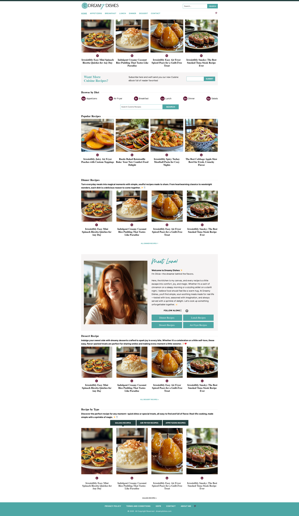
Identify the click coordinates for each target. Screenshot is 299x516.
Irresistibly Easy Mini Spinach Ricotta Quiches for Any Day (98, 61)
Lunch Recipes (198, 317)
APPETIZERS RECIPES (175, 423)
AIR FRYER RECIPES (149, 423)
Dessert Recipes (167, 325)
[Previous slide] (83, 40)
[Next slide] (216, 40)
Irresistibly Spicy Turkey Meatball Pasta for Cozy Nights (167, 162)
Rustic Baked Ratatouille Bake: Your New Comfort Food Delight (132, 162)
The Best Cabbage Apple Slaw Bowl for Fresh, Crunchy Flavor (201, 162)
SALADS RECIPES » (149, 498)
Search (170, 107)
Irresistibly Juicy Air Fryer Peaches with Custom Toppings (97, 160)
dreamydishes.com (163, 511)
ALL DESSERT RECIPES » (149, 399)
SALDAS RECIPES (123, 423)
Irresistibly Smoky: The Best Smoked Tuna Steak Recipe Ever (201, 62)
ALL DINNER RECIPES (149, 243)
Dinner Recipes (166, 317)
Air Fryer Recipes (198, 325)
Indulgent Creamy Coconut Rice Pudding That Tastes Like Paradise (132, 62)
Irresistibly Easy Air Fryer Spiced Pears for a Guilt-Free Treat (167, 62)
